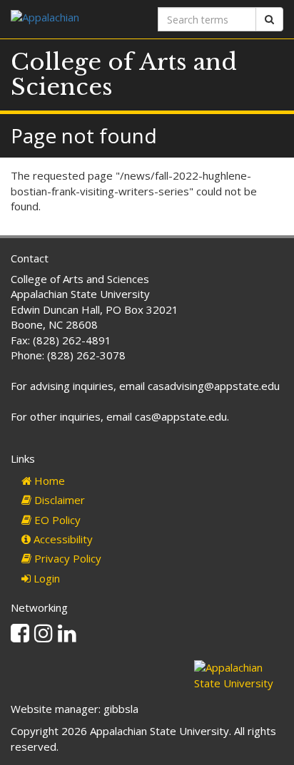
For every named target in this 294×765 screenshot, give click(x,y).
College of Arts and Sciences (124, 74)
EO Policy (56, 520)
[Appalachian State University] (73, 19)
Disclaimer (58, 500)
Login (45, 578)
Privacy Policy (66, 558)
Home (48, 480)
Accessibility (62, 539)
